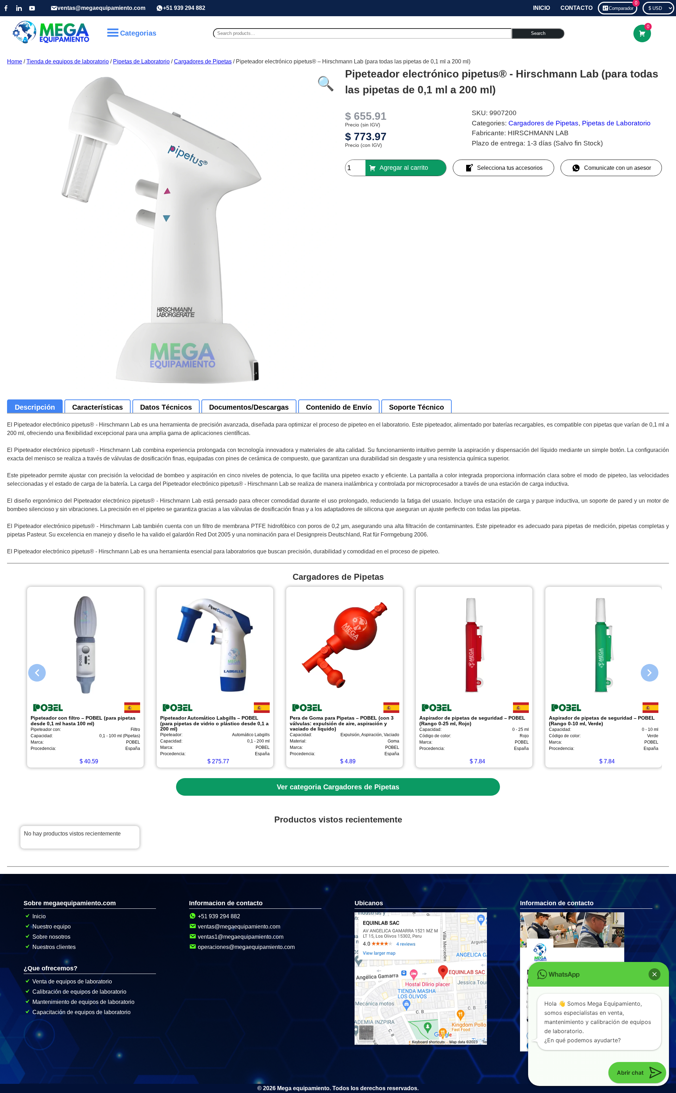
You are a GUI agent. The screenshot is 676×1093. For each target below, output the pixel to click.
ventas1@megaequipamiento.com (240, 937)
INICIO (541, 8)
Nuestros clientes (54, 947)
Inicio (39, 916)
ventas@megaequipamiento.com (101, 8)
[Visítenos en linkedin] (19, 8)
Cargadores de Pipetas (203, 61)
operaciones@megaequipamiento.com (246, 947)
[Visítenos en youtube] (32, 8)
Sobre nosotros (51, 937)
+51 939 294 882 (184, 8)
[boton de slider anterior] (31, 671)
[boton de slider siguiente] (644, 671)
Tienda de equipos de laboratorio (67, 61)
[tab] (35, 407)
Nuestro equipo (51, 927)
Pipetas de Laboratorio (141, 61)
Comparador (623, 6)
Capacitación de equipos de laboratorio (81, 1012)
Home (14, 61)
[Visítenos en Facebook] (6, 8)
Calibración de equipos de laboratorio (79, 992)
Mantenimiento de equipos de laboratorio (83, 1002)
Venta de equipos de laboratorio (72, 982)
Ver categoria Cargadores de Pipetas (338, 787)
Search (538, 33)
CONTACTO (577, 8)
